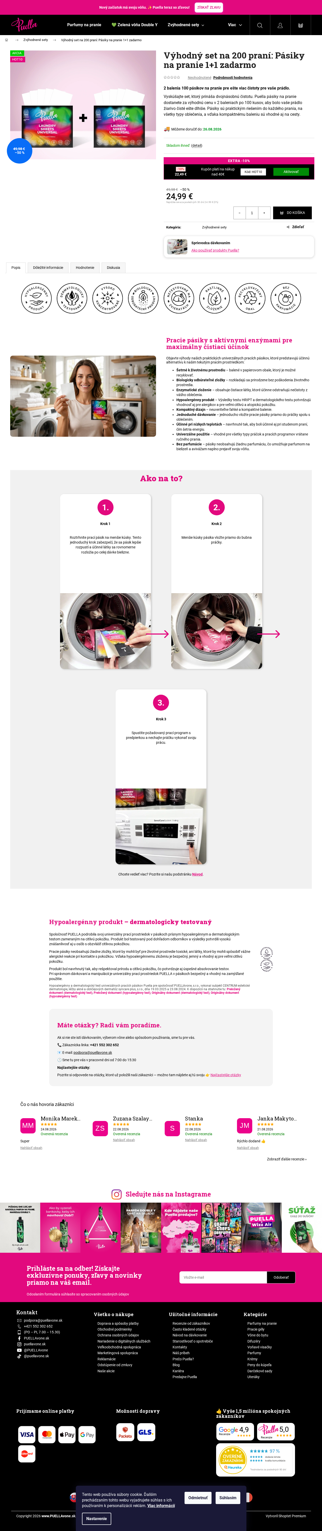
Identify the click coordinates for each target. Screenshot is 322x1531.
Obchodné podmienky (114, 1329)
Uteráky (253, 1377)
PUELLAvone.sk (36, 1338)
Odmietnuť (198, 1497)
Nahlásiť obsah (31, 1148)
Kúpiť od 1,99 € (194, 7)
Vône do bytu (257, 1335)
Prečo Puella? (183, 1359)
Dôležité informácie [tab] (48, 268)
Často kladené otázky (189, 1329)
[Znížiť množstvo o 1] (240, 213)
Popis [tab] (15, 268)
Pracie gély (255, 1329)
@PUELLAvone (36, 1350)
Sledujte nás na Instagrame (168, 1194)
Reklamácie (106, 1359)
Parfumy (254, 1353)
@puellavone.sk (36, 1356)
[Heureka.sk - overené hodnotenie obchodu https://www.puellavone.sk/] (255, 1460)
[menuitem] (84, 25)
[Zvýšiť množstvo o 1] (264, 213)
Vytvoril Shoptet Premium (286, 1516)
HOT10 (253, 172)
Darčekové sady (259, 1371)
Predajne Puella (185, 1377)
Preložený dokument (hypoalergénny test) (122, 993)
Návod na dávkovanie (190, 1335)
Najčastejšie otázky (226, 1075)
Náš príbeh (181, 1353)
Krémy (252, 1359)
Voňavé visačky (259, 1347)
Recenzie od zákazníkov (191, 1323)
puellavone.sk (35, 1344)
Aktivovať (291, 172)
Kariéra (178, 1371)
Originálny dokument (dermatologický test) (180, 993)
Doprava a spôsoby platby (118, 1323)
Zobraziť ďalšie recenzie (285, 1159)
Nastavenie (96, 1518)
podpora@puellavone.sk (93, 1053)
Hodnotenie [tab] (85, 268)
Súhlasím (227, 1497)
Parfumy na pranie (262, 1323)
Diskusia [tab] (113, 268)
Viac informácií (161, 1505)
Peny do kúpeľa (259, 1365)
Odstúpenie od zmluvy (114, 1365)
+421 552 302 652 (38, 1326)
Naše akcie (106, 1371)
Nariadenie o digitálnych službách (123, 1341)
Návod (197, 874)
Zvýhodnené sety (214, 227)
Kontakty (180, 1347)
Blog (176, 1365)
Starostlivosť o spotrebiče (193, 1341)
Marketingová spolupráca (117, 1353)
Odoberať (281, 1277)
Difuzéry (253, 1341)
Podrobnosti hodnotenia (233, 78)
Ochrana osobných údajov (118, 1335)
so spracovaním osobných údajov (102, 1294)
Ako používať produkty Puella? (215, 250)
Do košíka (296, 213)
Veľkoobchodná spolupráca (119, 1347)
